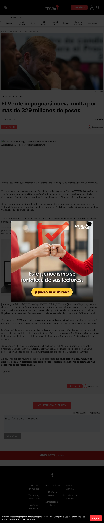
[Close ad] (89, 224)
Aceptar (96, 518)
